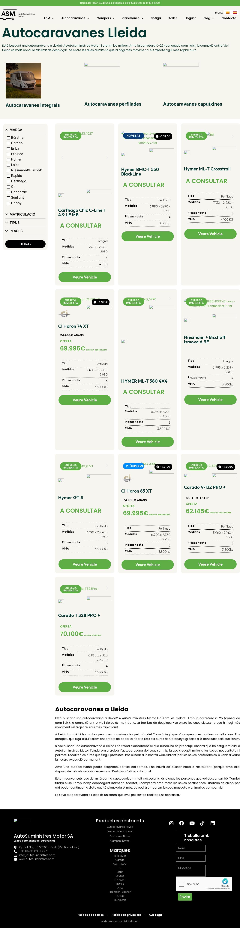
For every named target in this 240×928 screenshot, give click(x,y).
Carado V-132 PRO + (205, 487)
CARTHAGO (119, 864)
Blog (206, 18)
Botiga (156, 18)
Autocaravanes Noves (120, 827)
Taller (172, 18)
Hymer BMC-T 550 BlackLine (140, 172)
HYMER (120, 884)
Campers (104, 18)
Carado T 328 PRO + (79, 615)
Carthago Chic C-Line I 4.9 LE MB (81, 212)
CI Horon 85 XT (136, 491)
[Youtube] (192, 823)
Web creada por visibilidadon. (120, 921)
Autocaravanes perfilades (112, 104)
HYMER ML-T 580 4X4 (144, 381)
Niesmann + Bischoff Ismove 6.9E (205, 339)
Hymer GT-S (70, 497)
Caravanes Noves (120, 836)
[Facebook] (181, 823)
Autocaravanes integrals (33, 105)
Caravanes (131, 18)
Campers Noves (119, 841)
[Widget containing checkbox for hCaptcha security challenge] (204, 884)
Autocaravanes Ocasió (120, 831)
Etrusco (120, 876)
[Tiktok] (202, 823)
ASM (47, 18)
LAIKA (120, 888)
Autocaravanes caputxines (192, 104)
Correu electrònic (189, 853)
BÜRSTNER (120, 856)
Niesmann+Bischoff (120, 892)
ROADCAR (120, 900)
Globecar (120, 880)
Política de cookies (90, 915)
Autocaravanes (73, 18)
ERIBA (120, 872)
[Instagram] (171, 823)
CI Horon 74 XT (73, 326)
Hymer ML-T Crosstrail (207, 169)
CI (120, 868)
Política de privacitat (126, 915)
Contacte (228, 18)
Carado (120, 860)
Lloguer (190, 18)
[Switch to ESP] (234, 12)
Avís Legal (156, 915)
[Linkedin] (212, 823)
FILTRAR (25, 244)
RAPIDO (120, 896)
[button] (62, 157)
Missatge (183, 863)
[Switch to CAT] (227, 12)
